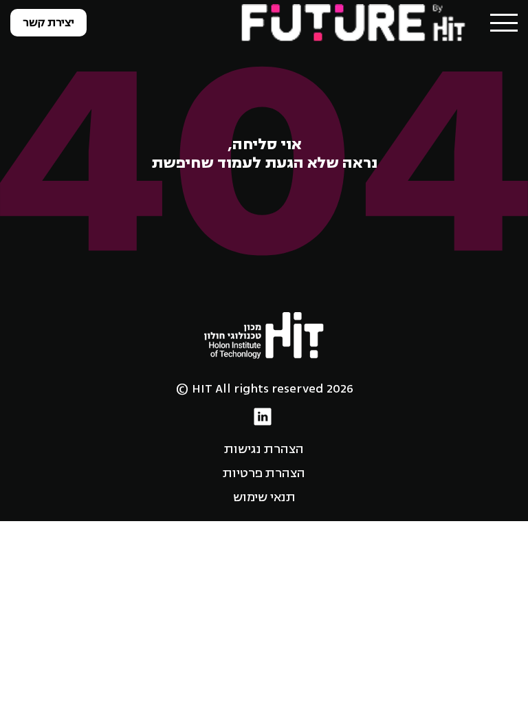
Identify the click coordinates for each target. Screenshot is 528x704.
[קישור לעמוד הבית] (355, 22)
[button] (504, 23)
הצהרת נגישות (264, 449)
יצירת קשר (48, 22)
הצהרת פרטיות (264, 473)
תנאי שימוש (264, 497)
